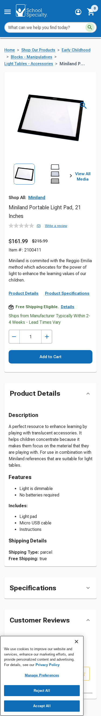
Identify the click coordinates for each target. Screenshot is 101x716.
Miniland (36, 197)
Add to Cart (50, 356)
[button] (78, 12)
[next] (70, 176)
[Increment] (46, 337)
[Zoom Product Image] (83, 105)
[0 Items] (91, 12)
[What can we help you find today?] (90, 27)
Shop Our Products (38, 50)
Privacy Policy (48, 665)
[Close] (76, 641)
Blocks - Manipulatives (31, 57)
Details (67, 306)
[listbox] (40, 182)
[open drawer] (7, 11)
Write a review (56, 226)
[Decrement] (14, 337)
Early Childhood (76, 50)
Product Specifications (67, 293)
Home (9, 50)
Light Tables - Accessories (28, 64)
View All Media (82, 176)
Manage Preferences (42, 675)
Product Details (24, 293)
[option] (24, 182)
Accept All (41, 706)
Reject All (42, 691)
